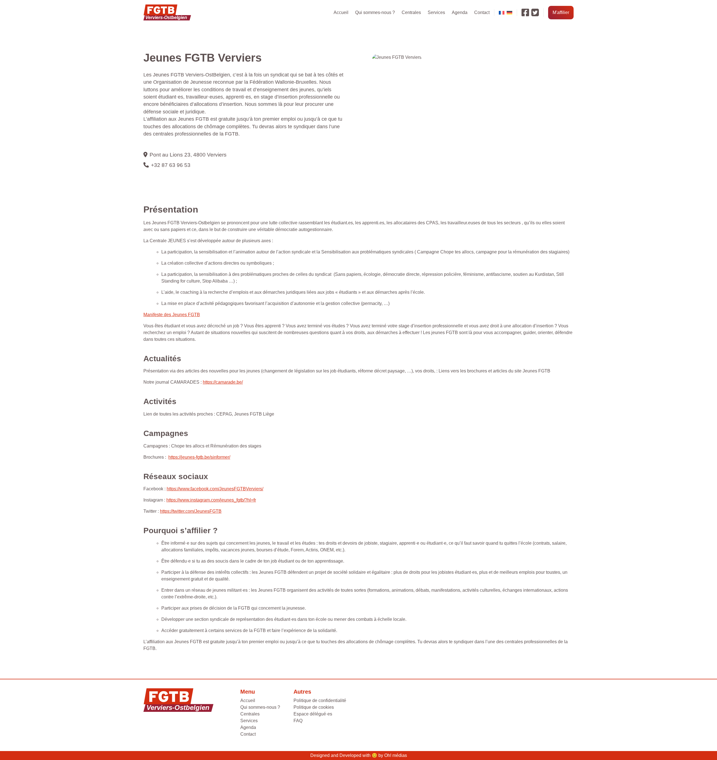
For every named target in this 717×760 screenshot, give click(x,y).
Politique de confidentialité (320, 700)
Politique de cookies (314, 707)
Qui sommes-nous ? (375, 12)
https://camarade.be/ (223, 382)
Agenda (459, 12)
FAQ (298, 720)
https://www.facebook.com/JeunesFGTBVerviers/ (215, 488)
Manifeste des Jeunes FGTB (171, 314)
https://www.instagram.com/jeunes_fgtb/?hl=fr (211, 500)
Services (436, 12)
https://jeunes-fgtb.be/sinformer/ (199, 457)
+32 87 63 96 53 (170, 165)
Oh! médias (395, 755)
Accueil (341, 12)
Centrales (411, 12)
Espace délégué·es (313, 714)
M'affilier (561, 12)
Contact (482, 12)
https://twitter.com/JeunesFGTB (191, 511)
